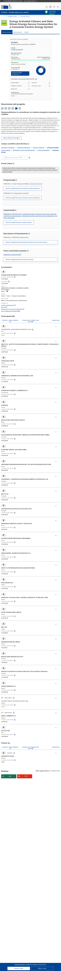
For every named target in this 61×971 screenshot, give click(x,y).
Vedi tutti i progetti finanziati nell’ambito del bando (19, 259)
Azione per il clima (36, 85)
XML (10, 776)
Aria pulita (34, 82)
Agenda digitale (15, 82)
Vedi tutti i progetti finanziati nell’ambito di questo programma (22, 188)
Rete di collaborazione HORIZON (11, 311)
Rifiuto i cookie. (42, 968)
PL (19, 108)
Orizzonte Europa (24, 16)
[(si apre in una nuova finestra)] (6, 6)
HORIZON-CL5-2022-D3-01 (11, 254)
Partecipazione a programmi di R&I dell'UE (14, 309)
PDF (26, 776)
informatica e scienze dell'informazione (24, 150)
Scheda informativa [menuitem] (7, 32)
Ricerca (54, 6)
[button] (50, 6)
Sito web (5, 307)
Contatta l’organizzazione (9, 305)
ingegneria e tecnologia (7, 147)
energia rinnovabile (53, 147)
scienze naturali (5, 150)
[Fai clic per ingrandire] (56, 326)
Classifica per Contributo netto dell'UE (30, 321)
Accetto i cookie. (18, 968)
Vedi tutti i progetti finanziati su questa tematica (18, 222)
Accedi (46, 6)
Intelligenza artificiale (16, 85)
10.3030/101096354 (16, 49)
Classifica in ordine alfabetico (10, 320)
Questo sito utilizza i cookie (22, 964)
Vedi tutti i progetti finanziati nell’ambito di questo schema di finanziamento (26, 242)
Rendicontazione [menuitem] (17, 32)
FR (12, 108)
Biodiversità (14, 89)
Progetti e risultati (12, 16)
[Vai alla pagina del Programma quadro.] (4, 23)
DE (2, 108)
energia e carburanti (38, 147)
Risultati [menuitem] (26, 32)
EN (6, 108)
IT (16, 108)
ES (9, 108)
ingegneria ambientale (23, 147)
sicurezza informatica (44, 150)
